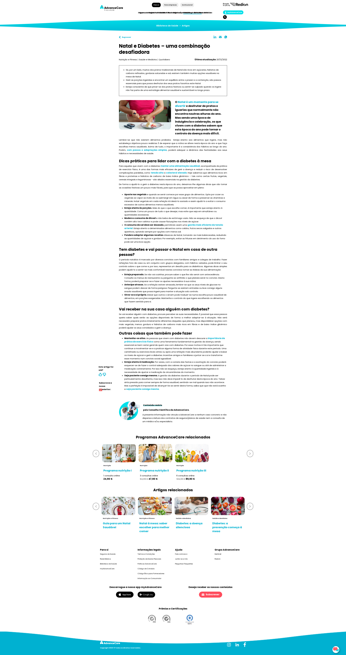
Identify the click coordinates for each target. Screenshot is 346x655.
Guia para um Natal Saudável (116, 525)
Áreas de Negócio (188, 13)
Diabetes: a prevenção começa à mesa (227, 527)
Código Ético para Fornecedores (151, 573)
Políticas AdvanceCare (147, 564)
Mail (220, 37)
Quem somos (145, 13)
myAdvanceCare (234, 12)
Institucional (187, 5)
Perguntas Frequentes (184, 564)
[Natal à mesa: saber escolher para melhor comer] (155, 506)
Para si (156, 5)
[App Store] (125, 594)
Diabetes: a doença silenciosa (189, 525)
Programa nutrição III (191, 470)
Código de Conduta (146, 569)
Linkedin (215, 37)
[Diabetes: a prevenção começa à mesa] (228, 506)
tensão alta (157, 172)
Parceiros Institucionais (166, 13)
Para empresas (170, 5)
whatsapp (225, 37)
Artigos (186, 25)
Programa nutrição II (154, 470)
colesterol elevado (176, 172)
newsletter (100, 390)
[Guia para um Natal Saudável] (118, 506)
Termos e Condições (146, 554)
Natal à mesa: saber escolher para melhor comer (154, 527)
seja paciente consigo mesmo (142, 389)
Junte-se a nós (181, 559)
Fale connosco (181, 554)
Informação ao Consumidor (149, 578)
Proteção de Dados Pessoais (149, 559)
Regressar (126, 37)
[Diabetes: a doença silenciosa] (191, 506)
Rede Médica (205, 13)
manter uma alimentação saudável (180, 166)
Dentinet (218, 554)
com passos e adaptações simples (147, 150)
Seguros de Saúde (107, 554)
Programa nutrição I (117, 470)
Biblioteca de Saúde (167, 25)
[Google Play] (146, 594)
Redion (217, 559)
